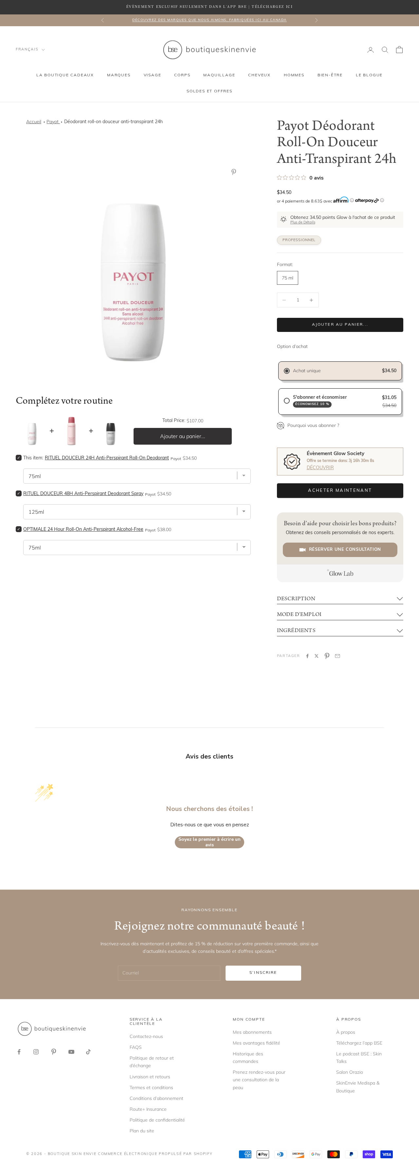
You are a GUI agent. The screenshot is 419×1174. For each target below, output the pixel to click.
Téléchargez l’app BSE (359, 1043)
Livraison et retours (150, 1077)
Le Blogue (369, 75)
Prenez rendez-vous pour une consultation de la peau (259, 1079)
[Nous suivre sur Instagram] (36, 1052)
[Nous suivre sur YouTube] (71, 1052)
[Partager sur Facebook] (307, 656)
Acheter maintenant (340, 491)
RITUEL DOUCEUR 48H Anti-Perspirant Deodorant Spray (83, 493)
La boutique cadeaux (65, 75)
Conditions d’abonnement (156, 1098)
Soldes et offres (209, 91)
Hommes (294, 75)
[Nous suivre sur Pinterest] (54, 1052)
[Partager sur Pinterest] (327, 656)
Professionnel (299, 240)
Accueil (33, 122)
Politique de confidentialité (157, 1120)
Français (27, 49)
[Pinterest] (235, 172)
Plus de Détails (302, 222)
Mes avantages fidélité (256, 1043)
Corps (182, 75)
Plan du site (142, 1131)
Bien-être (330, 75)
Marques (119, 75)
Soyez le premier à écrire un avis (209, 842)
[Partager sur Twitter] (316, 656)
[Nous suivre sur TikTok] (88, 1052)
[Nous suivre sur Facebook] (19, 1052)
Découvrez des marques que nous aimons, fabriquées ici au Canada (209, 20)
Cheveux (259, 75)
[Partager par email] (337, 656)
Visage (152, 75)
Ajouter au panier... (340, 325)
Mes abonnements (252, 1032)
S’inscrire (263, 973)
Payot (53, 122)
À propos (345, 1032)
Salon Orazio (349, 1072)
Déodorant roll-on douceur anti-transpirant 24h (113, 122)
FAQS (136, 1047)
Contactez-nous (146, 1036)
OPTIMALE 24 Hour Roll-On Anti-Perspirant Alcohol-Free (83, 529)
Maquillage (219, 75)
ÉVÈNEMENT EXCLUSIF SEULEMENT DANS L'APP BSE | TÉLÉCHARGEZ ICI (209, 7)
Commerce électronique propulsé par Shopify (155, 1154)
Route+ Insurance (148, 1109)
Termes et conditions (151, 1087)
